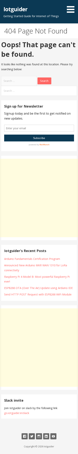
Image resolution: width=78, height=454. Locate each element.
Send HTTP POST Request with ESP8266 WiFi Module (38, 294)
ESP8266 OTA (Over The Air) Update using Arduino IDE (38, 288)
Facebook (25, 436)
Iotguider (15, 9)
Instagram (39, 436)
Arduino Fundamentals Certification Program (32, 259)
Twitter (32, 436)
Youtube (53, 436)
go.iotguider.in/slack (16, 413)
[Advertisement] (39, 198)
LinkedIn (46, 436)
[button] (72, 7)
